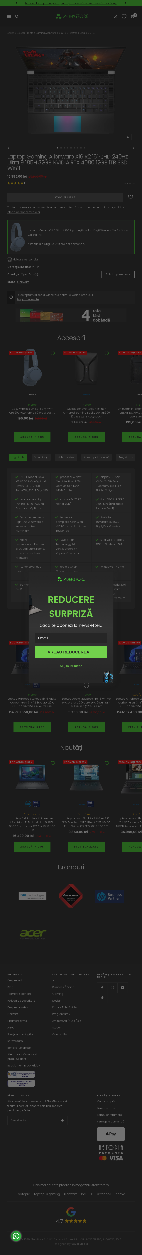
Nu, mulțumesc (71, 666)
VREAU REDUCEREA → (71, 652)
